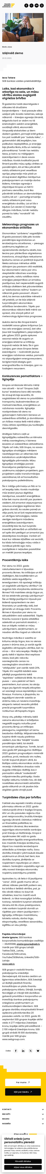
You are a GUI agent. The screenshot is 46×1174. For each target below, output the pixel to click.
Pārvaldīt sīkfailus (23, 1161)
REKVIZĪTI (6, 1114)
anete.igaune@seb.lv (28, 944)
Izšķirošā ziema (12, 53)
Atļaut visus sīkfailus (23, 1167)
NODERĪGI (6, 1123)
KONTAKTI (6, 1109)
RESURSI (5, 1119)
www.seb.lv (8, 963)
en (37, 5)
